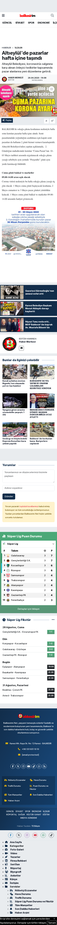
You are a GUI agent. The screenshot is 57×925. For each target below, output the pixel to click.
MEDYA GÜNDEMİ (28, 818)
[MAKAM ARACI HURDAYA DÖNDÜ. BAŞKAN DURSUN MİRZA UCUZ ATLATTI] (42, 400)
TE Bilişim (35, 826)
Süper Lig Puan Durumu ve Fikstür (34, 901)
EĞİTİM (46, 814)
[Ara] (52, 16)
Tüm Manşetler (15, 795)
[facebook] (10, 835)
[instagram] (27, 835)
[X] (18, 766)
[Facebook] (12, 766)
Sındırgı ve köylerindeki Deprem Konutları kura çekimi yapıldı (14, 441)
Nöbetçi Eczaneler (17, 780)
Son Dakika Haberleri (43, 795)
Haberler (6, 48)
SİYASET (20, 23)
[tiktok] (51, 835)
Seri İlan (15, 864)
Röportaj (15, 868)
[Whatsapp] (39, 766)
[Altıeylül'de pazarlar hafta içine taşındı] (28, 100)
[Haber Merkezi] (9, 344)
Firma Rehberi (18, 861)
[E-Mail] (21, 348)
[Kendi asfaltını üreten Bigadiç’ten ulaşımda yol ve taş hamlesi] (14, 372)
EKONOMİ (43, 23)
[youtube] (35, 835)
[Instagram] (23, 766)
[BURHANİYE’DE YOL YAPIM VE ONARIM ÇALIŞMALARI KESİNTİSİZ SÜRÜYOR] (42, 372)
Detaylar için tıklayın (28, 609)
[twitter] (18, 835)
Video (13, 853)
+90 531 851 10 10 (30, 749)
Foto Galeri (17, 849)
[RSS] (44, 766)
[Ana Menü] (3, 15)
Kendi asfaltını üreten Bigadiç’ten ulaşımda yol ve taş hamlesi (13, 383)
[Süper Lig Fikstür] (53, 620)
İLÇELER (18, 48)
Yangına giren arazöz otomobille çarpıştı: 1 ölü (13, 412)
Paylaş (9, 120)
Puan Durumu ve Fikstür (39, 787)
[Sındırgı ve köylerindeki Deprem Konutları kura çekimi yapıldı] (14, 429)
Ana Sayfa (16, 842)
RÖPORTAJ (11, 814)
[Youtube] (28, 766)
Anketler (15, 875)
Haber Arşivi (14, 801)
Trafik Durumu (14, 786)
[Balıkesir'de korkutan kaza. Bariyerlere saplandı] (42, 429)
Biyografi (15, 872)
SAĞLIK (21, 814)
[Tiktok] (33, 766)
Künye (13, 879)
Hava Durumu (40, 780)
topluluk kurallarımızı (29, 506)
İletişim (14, 883)
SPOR (31, 23)
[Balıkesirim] (27, 15)
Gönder (9, 496)
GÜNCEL (7, 23)
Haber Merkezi (27, 342)
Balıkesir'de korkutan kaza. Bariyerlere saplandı (41, 441)
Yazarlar (15, 857)
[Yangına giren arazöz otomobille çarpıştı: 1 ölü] (14, 400)
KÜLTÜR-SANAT (34, 814)
